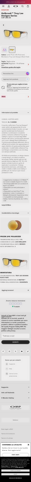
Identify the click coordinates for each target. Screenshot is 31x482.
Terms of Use (14, 466)
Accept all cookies (15, 470)
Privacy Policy (4, 466)
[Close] (28, 445)
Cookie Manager (19, 467)
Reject (15, 474)
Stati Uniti (15, 455)
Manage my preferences (15, 478)
